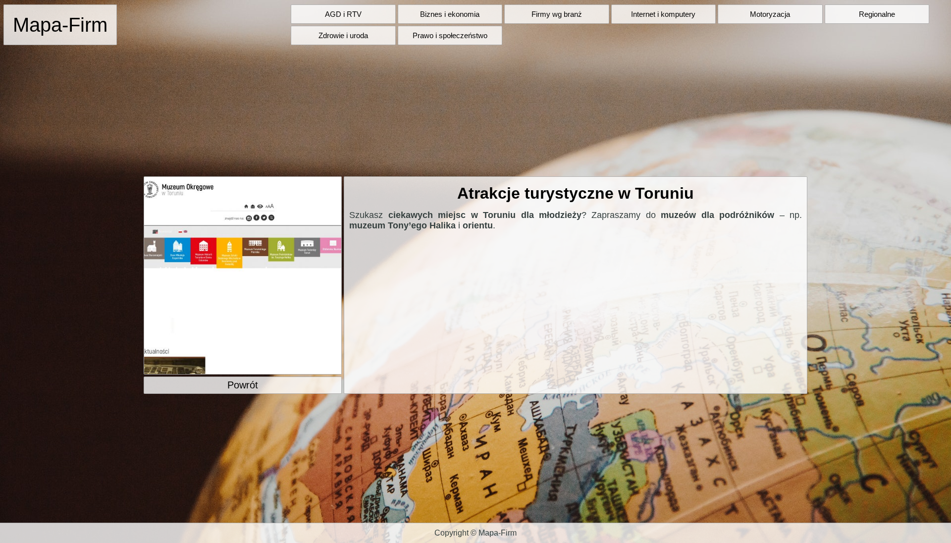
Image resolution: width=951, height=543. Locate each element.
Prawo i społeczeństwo (450, 35)
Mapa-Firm (60, 25)
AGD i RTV (343, 14)
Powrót (242, 385)
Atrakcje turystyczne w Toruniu (575, 193)
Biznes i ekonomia (449, 14)
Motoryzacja (770, 14)
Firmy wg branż (556, 14)
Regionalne (877, 14)
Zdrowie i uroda (343, 35)
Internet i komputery (663, 14)
